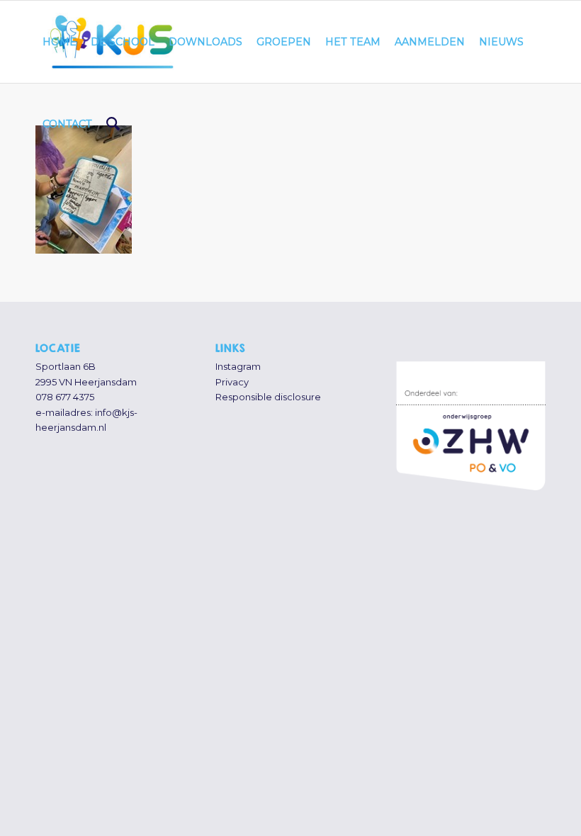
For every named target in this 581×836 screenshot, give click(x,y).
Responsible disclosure (268, 396)
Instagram (238, 366)
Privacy (232, 382)
